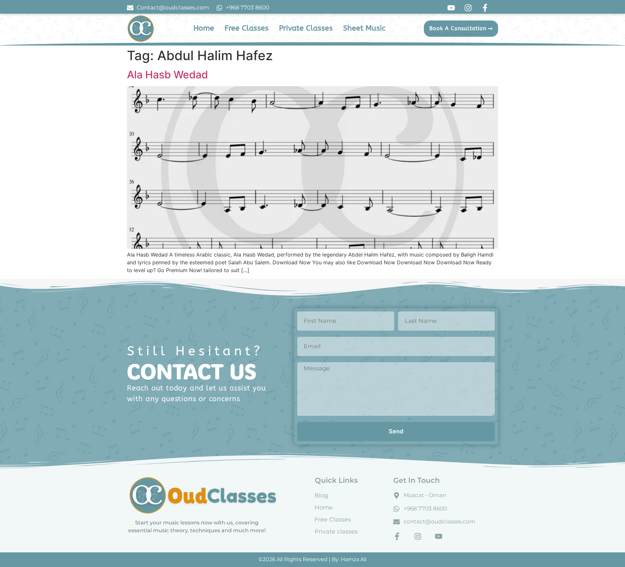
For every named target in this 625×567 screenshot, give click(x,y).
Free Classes (332, 519)
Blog (321, 495)
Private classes (336, 531)
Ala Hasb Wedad (167, 74)
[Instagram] (418, 536)
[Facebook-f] (397, 536)
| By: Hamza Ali (348, 559)
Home (323, 507)
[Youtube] (438, 536)
